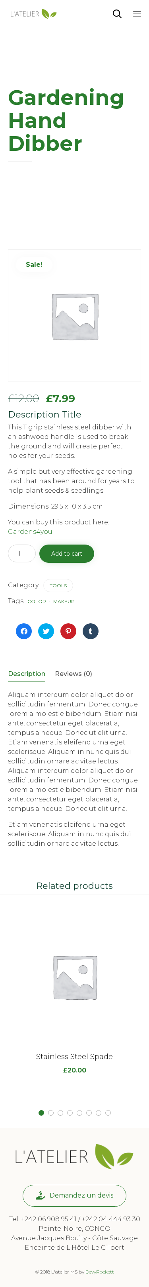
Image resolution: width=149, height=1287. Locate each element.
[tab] (30, 674)
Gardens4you (30, 531)
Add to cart (66, 553)
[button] (74, 1196)
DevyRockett (99, 1272)
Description (26, 674)
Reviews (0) (73, 674)
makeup (64, 601)
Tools (58, 585)
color (36, 601)
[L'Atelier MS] (34, 14)
